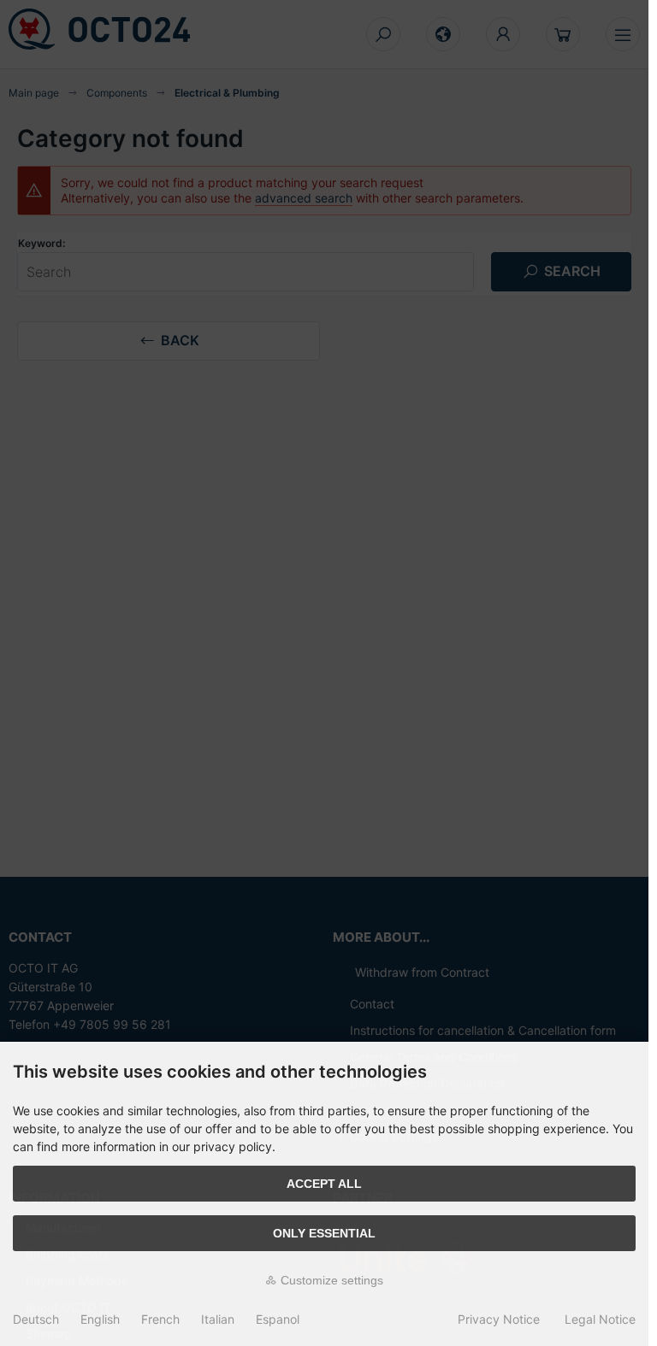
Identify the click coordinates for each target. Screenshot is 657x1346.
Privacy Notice (499, 1319)
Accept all (324, 1183)
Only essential (324, 1233)
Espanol (277, 1319)
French (160, 1319)
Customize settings (330, 1280)
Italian (217, 1319)
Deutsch (36, 1319)
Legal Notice (600, 1319)
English (100, 1319)
